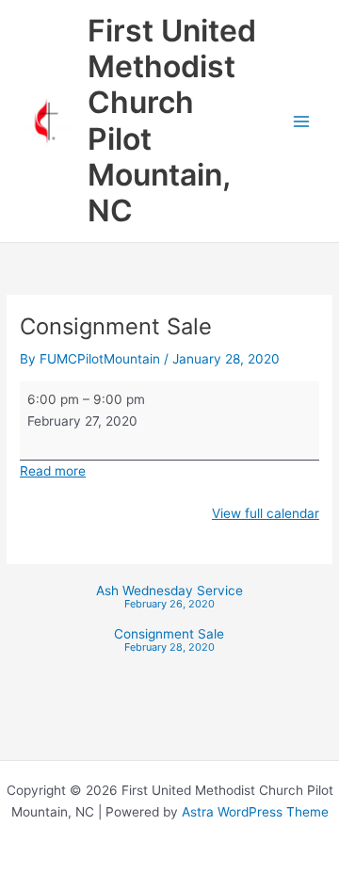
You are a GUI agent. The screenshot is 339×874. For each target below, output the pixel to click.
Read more (53, 470)
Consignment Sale (169, 641)
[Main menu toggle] (301, 121)
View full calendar (265, 513)
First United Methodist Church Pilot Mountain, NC (172, 120)
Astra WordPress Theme (255, 811)
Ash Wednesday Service (169, 597)
